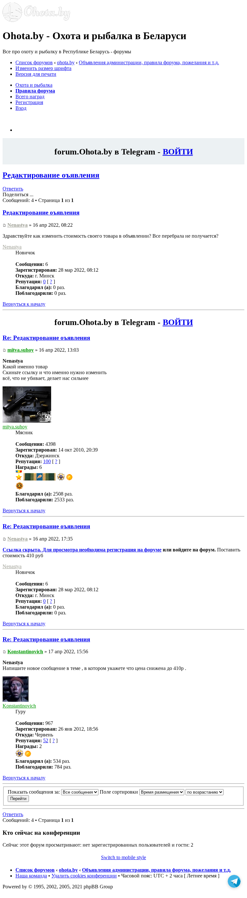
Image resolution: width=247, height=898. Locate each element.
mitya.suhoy (20, 350)
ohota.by (66, 62)
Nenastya (17, 225)
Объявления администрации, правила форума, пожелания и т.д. (149, 62)
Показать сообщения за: (34, 792)
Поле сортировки (119, 792)
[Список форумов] (36, 20)
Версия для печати (35, 74)
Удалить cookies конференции (84, 875)
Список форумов (34, 62)
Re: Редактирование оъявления (46, 337)
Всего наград (29, 96)
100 (47, 461)
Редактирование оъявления (51, 175)
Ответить (13, 188)
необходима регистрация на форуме (120, 549)
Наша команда (31, 875)
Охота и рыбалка (33, 85)
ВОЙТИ (178, 151)
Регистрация (29, 102)
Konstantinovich (25, 651)
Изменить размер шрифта (43, 68)
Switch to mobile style (123, 857)
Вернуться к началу (24, 304)
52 (45, 740)
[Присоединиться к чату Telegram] (234, 882)
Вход (20, 108)
